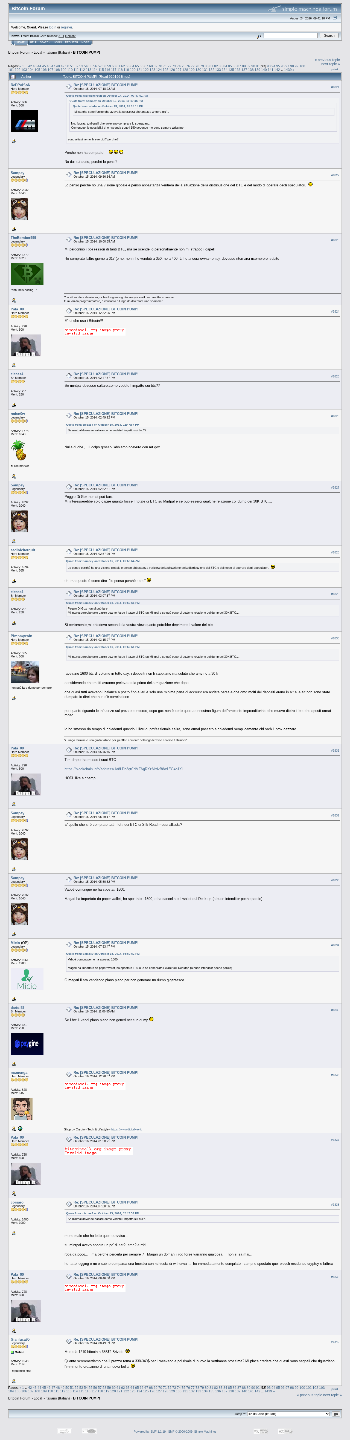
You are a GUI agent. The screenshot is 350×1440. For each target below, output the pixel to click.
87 (239, 66)
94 (273, 66)
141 (270, 69)
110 (70, 69)
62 (123, 66)
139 (257, 69)
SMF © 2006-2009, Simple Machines (192, 1431)
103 (24, 69)
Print (334, 69)
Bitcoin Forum (19, 52)
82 (216, 66)
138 (251, 69)
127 (179, 69)
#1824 (335, 311)
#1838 (335, 1204)
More (85, 42)
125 (165, 69)
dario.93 (17, 1008)
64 (132, 66)
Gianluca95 (20, 1339)
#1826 (335, 416)
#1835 (335, 1010)
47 (53, 66)
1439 (288, 69)
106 (44, 69)
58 (104, 66)
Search (45, 42)
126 (172, 69)
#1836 (335, 1075)
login (52, 27)
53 (81, 66)
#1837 (335, 1139)
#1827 (335, 487)
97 (287, 66)
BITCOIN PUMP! (86, 52)
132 (211, 69)
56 (95, 66)
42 (30, 66)
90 (253, 66)
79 (202, 66)
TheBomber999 (23, 238)
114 (95, 69)
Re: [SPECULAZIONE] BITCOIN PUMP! (106, 85)
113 (88, 69)
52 (76, 66)
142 (277, 69)
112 (82, 69)
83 (221, 66)
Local (38, 52)
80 (207, 66)
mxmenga (19, 1072)
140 (264, 69)
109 (63, 69)
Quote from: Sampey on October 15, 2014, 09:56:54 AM (102, 560)
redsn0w (18, 414)
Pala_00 (17, 309)
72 (169, 66)
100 (302, 66)
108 (57, 69)
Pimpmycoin (21, 636)
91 (258, 66)
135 (231, 69)
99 (297, 66)
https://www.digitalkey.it (126, 1129)
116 (107, 69)
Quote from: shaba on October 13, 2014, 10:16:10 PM (108, 106)
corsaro (17, 1202)
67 (146, 66)
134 (225, 69)
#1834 (335, 945)
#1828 (335, 552)
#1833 (335, 880)
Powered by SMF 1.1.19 (150, 1431)
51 (72, 66)
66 (142, 66)
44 (39, 66)
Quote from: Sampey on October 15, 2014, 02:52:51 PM (102, 602)
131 (205, 69)
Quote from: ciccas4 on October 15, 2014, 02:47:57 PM (102, 424)
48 (58, 66)
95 (278, 66)
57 (100, 66)
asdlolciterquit (23, 550)
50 (67, 66)
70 (160, 66)
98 (292, 66)
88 (244, 66)
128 (185, 69)
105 (37, 69)
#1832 (335, 815)
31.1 (61, 35)
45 (44, 66)
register (66, 27)
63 (128, 66)
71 (165, 66)
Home (21, 42)
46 (49, 66)
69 (156, 66)
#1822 (335, 175)
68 (151, 66)
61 (118, 66)
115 (101, 69)
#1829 (335, 594)
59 (109, 66)
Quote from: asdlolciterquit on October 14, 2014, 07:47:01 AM (107, 95)
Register (71, 42)
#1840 (335, 1341)
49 (63, 66)
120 (133, 69)
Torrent (70, 35)
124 (159, 69)
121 (139, 69)
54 (86, 66)
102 (18, 69)
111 (76, 69)
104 (31, 69)
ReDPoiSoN (20, 85)
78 (197, 66)
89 (248, 66)
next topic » (330, 64)
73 (174, 66)
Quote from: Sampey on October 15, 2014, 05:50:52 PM (102, 953)
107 (50, 69)
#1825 (335, 376)
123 (152, 69)
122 (146, 69)
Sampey (17, 173)
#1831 (335, 750)
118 (120, 69)
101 (11, 69)
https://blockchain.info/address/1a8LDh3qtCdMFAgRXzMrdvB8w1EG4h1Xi (124, 769)
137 (244, 69)
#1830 (335, 638)
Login (58, 42)
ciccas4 (17, 374)
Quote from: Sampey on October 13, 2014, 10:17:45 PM (106, 100)
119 (126, 69)
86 (235, 66)
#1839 (335, 1277)
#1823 (335, 240)
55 (90, 66)
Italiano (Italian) (57, 52)
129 (192, 69)
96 (283, 66)
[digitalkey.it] (19, 1128)
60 (114, 66)
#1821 (335, 87)
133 (218, 69)
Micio (15, 943)
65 (137, 66)
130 (198, 69)
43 (35, 66)
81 (211, 66)
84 (225, 66)
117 (113, 69)
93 (269, 66)
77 (193, 66)
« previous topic (327, 60)
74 (179, 66)
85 (230, 66)
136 (238, 69)
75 (183, 66)
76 (188, 66)
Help (33, 42)
